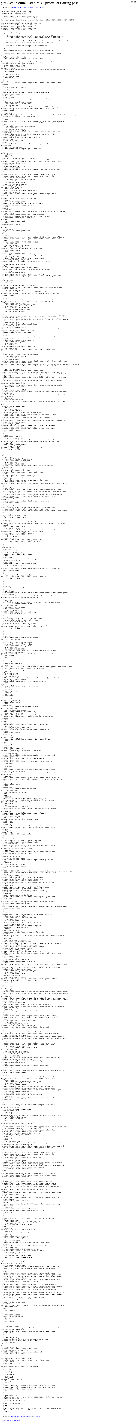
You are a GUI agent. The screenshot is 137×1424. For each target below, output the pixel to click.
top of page (15, 1416)
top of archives (28, 7)
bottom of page (16, 7)
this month (39, 7)
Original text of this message (10, 1420)
